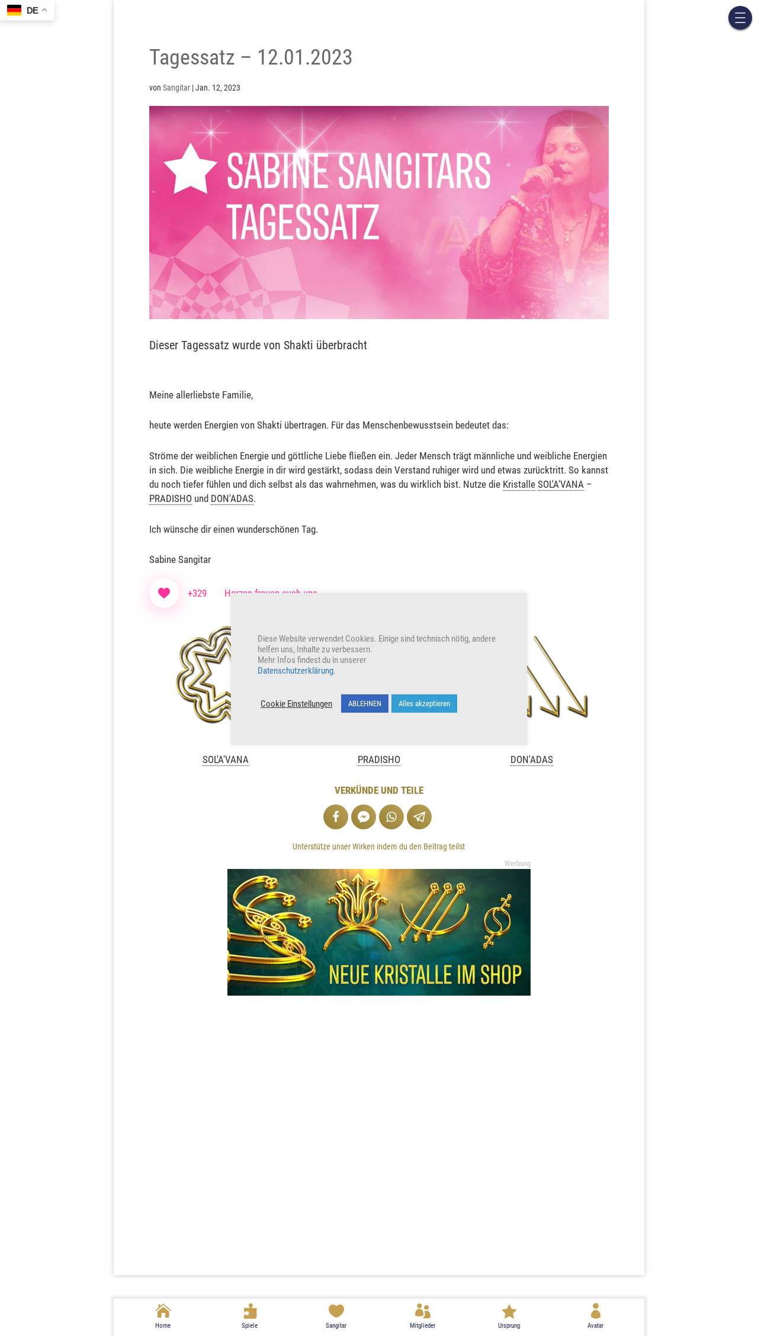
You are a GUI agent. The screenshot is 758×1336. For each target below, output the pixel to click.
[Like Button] (164, 593)
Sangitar (336, 1325)
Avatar (595, 1325)
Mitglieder (422, 1325)
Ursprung (509, 1325)
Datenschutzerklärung (295, 670)
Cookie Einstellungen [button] (296, 703)
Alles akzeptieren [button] (424, 703)
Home (163, 1325)
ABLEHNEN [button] (364, 703)
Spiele (250, 1325)
